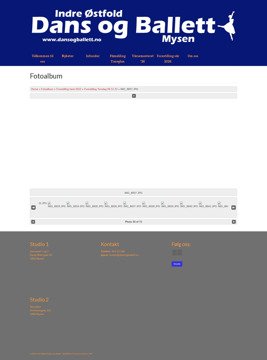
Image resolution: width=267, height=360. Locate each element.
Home (34, 89)
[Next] (234, 222)
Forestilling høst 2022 (68, 89)
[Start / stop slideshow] (134, 96)
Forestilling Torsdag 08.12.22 (101, 89)
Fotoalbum (47, 89)
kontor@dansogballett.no (124, 255)
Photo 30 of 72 (133, 221)
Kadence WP (86, 354)
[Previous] (33, 222)
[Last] (233, 207)
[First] (33, 207)
